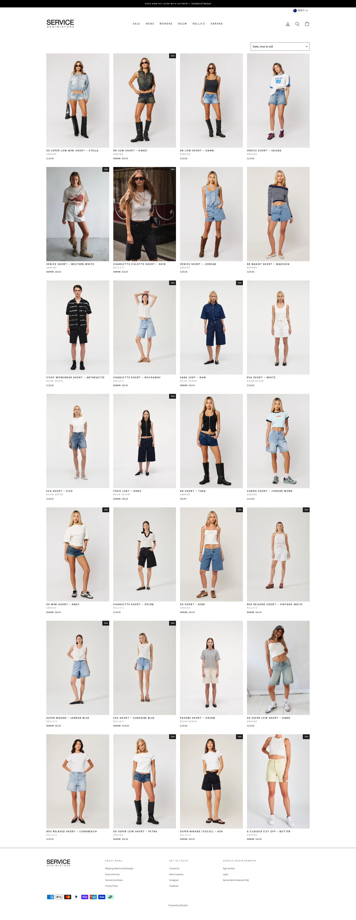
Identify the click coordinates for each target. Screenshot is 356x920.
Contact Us (174, 868)
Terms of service (112, 874)
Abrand (217, 24)
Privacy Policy (111, 886)
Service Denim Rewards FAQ (236, 880)
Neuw (182, 24)
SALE (136, 24)
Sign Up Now (229, 868)
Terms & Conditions (114, 880)
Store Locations (176, 874)
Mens (150, 24)
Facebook (173, 886)
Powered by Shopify (178, 905)
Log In (225, 874)
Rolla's (199, 24)
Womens (166, 24)
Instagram (174, 880)
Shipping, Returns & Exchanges (119, 868)
